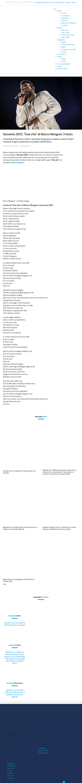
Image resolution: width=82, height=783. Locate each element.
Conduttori (66, 16)
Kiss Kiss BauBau (64, 64)
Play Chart (66, 33)
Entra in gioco (63, 69)
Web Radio (66, 37)
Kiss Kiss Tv (62, 54)
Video (60, 57)
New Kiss (65, 30)
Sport (64, 47)
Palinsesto (65, 18)
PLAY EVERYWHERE (25, 2)
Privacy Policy (43, 751)
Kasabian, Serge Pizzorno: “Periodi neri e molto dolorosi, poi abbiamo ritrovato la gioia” (59, 528)
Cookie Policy (43, 753)
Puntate (64, 20)
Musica (60, 28)
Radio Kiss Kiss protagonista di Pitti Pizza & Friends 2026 (18, 580)
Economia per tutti (69, 49)
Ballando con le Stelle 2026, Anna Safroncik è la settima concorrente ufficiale (20, 528)
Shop (59, 66)
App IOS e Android (69, 23)
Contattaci (42, 748)
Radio (60, 11)
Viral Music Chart (68, 35)
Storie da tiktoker (68, 45)
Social (64, 61)
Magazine (61, 40)
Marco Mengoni (18, 162)
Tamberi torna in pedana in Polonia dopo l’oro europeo (19, 472)
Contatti (65, 25)
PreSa (64, 52)
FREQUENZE (10, 2)
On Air (64, 13)
